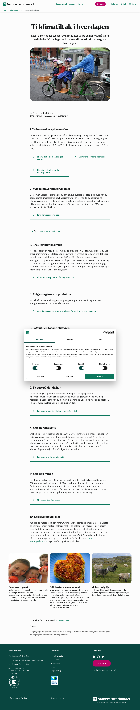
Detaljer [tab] (70, 339)
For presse (55, 660)
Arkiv (53, 667)
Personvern (55, 664)
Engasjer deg (56, 671)
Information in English (18, 698)
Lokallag (114, 4)
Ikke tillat (40, 376)
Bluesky (103, 657)
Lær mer (72, 4)
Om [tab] (100, 339)
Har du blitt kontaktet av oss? (104, 670)
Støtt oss (100, 4)
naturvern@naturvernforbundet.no (29, 660)
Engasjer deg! (61, 4)
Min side (102, 663)
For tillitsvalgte (57, 656)
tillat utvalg (70, 376)
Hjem (4, 10)
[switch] (58, 368)
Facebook (94, 657)
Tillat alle (99, 376)
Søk (124, 4)
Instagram (98, 657)
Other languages (57, 698)
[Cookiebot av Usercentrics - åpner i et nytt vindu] (105, 332)
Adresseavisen (62, 620)
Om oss (80, 4)
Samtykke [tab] (39, 339)
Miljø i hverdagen (15, 10)
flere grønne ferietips (49, 231)
